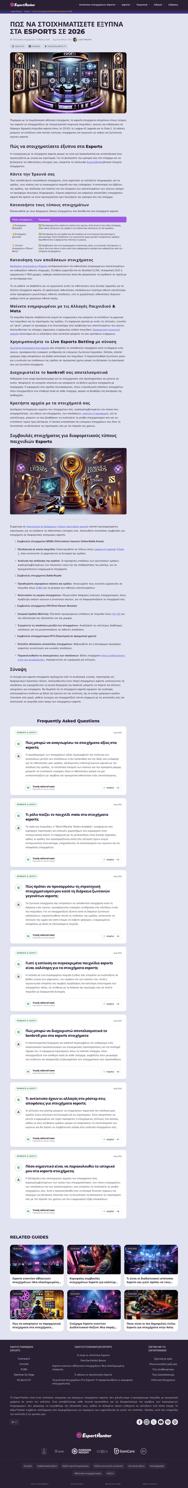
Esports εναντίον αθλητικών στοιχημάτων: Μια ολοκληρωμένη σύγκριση (88, 1367)
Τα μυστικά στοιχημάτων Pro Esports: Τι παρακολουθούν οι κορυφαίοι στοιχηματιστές (92, 1381)
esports (126, 4)
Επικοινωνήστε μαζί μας (163, 1364)
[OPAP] (59, 1451)
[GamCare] (124, 1451)
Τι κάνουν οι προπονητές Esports (93, 1374)
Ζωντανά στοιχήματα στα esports (29, 347)
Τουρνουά (141, 4)
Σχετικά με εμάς (163, 1358)
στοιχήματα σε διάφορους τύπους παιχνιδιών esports (57, 526)
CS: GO (116, 613)
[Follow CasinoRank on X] (154, 1422)
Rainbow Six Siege (24, 1374)
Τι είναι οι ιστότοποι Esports (93, 1355)
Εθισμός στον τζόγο (113, 1484)
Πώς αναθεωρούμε (163, 1369)
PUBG (39, 587)
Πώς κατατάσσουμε (163, 1374)
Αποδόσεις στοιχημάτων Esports (28, 266)
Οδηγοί (158, 4)
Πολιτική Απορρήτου (163, 1380)
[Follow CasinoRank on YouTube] (161, 1422)
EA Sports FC (24, 1380)
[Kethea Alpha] (102, 1451)
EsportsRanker (95, 162)
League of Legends (105, 549)
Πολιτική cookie (76, 1484)
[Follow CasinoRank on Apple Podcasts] (175, 1422)
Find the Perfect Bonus (93, 1360)
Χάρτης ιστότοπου (150, 1484)
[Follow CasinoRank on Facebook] (139, 1422)
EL (13, 1422)
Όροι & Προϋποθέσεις (39, 1484)
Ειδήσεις (173, 4)
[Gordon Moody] (81, 1451)
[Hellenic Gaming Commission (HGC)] (44, 1451)
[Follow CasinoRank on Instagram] (147, 1422)
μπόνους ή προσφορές (95, 413)
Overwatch (24, 1358)
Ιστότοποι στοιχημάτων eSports (97, 4)
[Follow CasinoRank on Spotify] (168, 1422)
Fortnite (24, 1364)
